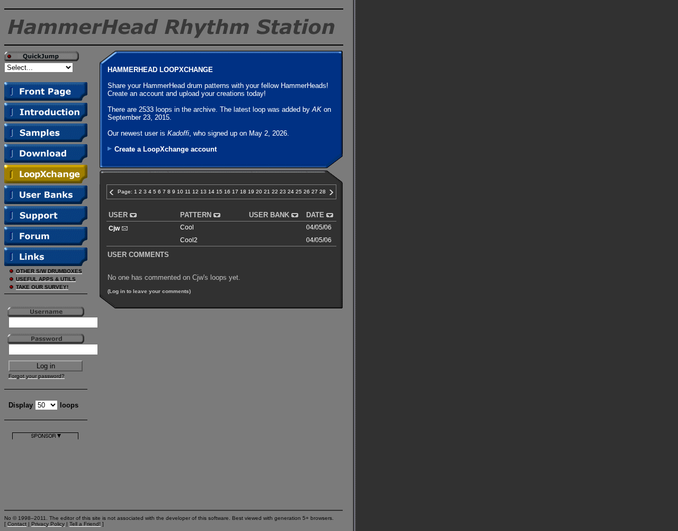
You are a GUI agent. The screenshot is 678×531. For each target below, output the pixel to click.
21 (267, 191)
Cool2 (189, 240)
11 (188, 191)
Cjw (114, 228)
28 (322, 191)
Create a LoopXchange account (165, 149)
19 (251, 191)
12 (195, 191)
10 (180, 191)
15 (219, 191)
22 (275, 191)
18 (243, 191)
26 (307, 191)
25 (299, 191)
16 (227, 191)
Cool (187, 227)
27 (314, 191)
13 (203, 191)
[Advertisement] (45, 472)
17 (235, 191)
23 (283, 191)
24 (291, 191)
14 (211, 191)
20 (259, 191)
